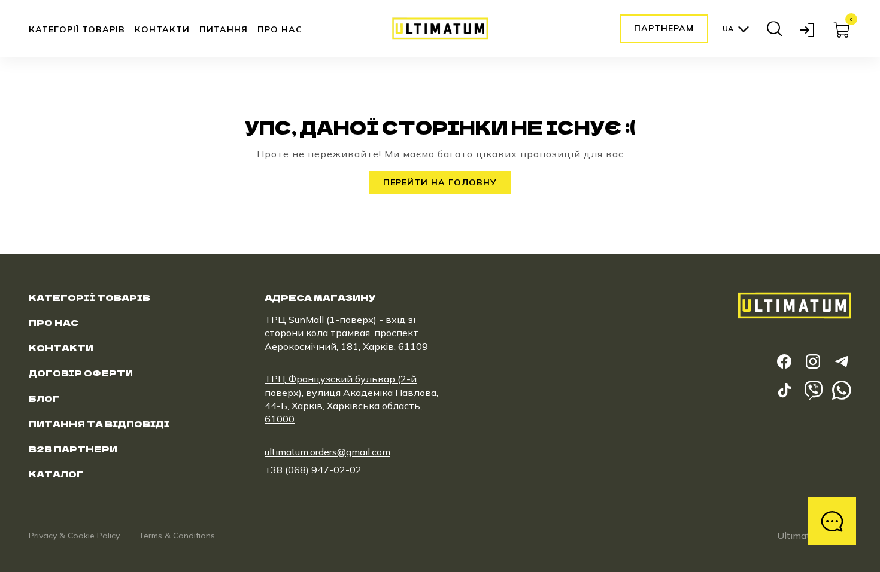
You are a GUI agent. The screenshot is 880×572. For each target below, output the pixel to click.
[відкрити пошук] (774, 28)
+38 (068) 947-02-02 (313, 470)
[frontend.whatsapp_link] (841, 390)
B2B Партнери (73, 448)
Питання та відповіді (99, 423)
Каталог (56, 473)
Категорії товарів (77, 30)
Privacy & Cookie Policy (74, 535)
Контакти (162, 29)
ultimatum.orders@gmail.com (327, 452)
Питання (223, 29)
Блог (44, 398)
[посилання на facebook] (784, 361)
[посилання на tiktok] (784, 390)
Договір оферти (81, 372)
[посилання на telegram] (841, 361)
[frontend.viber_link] (813, 390)
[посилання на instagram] (813, 361)
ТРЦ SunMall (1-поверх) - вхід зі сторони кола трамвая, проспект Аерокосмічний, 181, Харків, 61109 (346, 333)
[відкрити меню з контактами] (832, 521)
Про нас (279, 29)
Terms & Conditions (177, 535)
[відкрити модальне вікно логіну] (808, 28)
